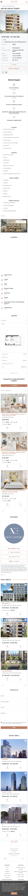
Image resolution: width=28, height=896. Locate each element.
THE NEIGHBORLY (7, 671)
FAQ (7, 869)
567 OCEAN (5, 638)
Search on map (20, 874)
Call (14, 64)
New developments (20, 867)
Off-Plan (21, 869)
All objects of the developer (20, 579)
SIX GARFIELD (6, 603)
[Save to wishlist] (26, 395)
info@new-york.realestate (14, 853)
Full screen (22, 221)
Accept (14, 893)
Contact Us (7, 873)
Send (14, 727)
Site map (7, 877)
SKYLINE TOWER (6, 792)
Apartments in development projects (20, 872)
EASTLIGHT (5, 759)
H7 (3, 824)
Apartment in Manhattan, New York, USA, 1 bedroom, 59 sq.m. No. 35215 (14, 491)
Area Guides (21, 876)
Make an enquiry (14, 68)
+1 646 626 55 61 (14, 850)
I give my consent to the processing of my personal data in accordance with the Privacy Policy (14, 723)
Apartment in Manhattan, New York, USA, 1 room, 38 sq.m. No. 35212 (14, 453)
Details (2, 575)
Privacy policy (7, 875)
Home (7, 867)
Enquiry (7, 429)
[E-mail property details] (6, 72)
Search (15, 385)
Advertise (7, 871)
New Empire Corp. (14, 548)
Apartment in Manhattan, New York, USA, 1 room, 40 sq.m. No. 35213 (14, 415)
